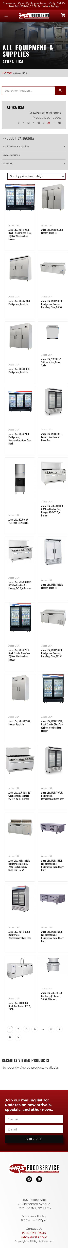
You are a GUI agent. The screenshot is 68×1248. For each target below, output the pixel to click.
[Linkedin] (39, 1179)
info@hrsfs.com (34, 1237)
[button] (6, 15)
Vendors (7, 163)
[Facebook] (29, 1179)
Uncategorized (11, 155)
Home (7, 73)
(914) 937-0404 (34, 1233)
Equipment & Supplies (15, 146)
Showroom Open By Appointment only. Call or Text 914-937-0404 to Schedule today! (34, 5)
